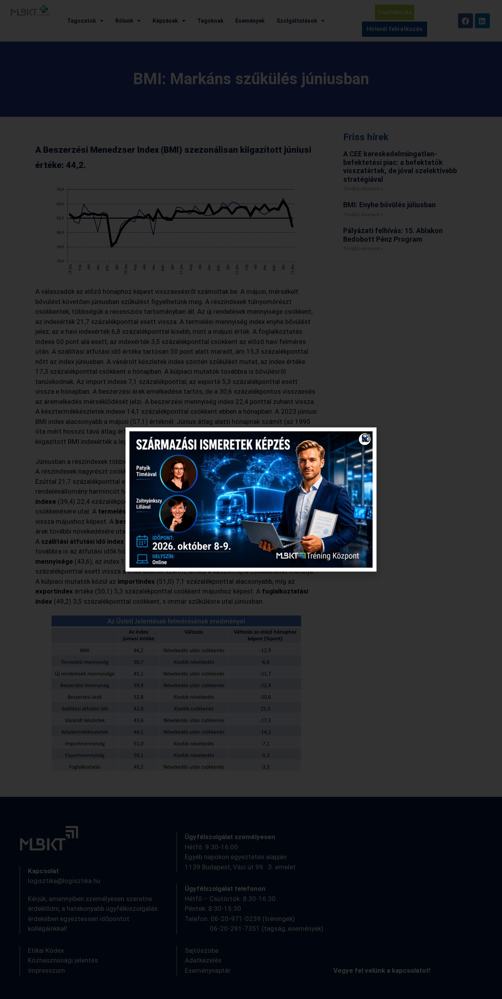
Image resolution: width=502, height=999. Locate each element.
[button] (366, 438)
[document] (251, 499)
